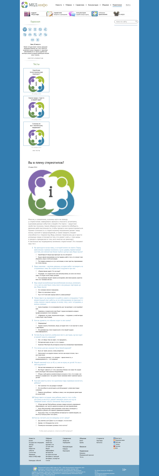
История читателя (51, 454)
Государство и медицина (36, 442)
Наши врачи (66, 451)
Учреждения (66, 442)
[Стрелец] (40, 35)
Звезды (31, 444)
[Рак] (40, 29)
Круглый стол (50, 444)
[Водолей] (32, 40)
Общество (32, 448)
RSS (116, 448)
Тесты (81, 457)
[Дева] (25, 35)
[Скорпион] (35, 35)
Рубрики (69, 5)
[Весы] (30, 35)
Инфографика (50, 450)
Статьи (48, 460)
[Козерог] (45, 35)
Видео (48, 448)
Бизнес (31, 440)
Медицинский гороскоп (87, 455)
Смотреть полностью (35, 58)
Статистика (32, 452)
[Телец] (30, 29)
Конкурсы (82, 453)
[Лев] (45, 29)
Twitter (117, 444)
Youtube (117, 446)
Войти (128, 5)
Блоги (81, 440)
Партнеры (100, 440)
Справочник (80, 5)
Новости (58, 5)
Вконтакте (118, 438)
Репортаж (49, 440)
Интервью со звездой (52, 456)
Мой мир (118, 442)
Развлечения (117, 5)
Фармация (32, 454)
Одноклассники (120, 440)
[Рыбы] (38, 40)
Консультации (93, 5)
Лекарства (66, 440)
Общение (105, 5)
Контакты (99, 442)
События (31, 450)
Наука (30, 446)
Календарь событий (35, 460)
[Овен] (25, 29)
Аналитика (49, 442)
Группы (82, 442)
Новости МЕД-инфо (35, 456)
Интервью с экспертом (52, 458)
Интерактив (49, 452)
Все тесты (36, 150)
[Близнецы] (35, 29)
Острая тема (49, 446)
